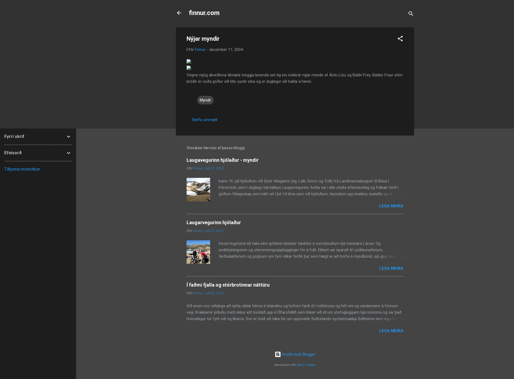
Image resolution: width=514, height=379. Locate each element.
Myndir (205, 100)
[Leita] (411, 14)
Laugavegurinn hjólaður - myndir (223, 160)
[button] (400, 39)
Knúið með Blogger (298, 354)
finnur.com (204, 13)
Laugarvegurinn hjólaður (214, 222)
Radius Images (306, 365)
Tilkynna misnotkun (22, 169)
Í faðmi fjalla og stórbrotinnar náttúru (228, 285)
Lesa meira (391, 206)
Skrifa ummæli (204, 119)
